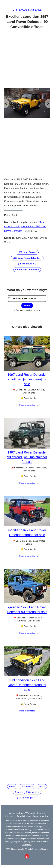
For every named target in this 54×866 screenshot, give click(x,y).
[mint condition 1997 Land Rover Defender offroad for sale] (27, 675)
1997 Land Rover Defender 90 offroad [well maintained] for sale (27, 457)
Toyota (18, 792)
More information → (28, 405)
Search (27, 305)
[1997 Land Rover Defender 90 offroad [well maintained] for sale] (27, 448)
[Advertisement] (27, 59)
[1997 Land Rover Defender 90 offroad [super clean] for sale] (27, 370)
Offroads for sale (27, 9)
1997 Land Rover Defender (26, 258)
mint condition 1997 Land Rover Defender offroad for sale (27, 684)
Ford (11, 786)
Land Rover (26, 263)
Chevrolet (32, 792)
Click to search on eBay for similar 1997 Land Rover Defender (25, 226)
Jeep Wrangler (26, 797)
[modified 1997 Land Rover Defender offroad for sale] (27, 525)
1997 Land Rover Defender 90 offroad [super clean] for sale (27, 379)
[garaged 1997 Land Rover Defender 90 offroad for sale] (27, 602)
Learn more (27, 845)
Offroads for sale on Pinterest (36, 849)
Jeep (41, 786)
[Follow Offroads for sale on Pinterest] (27, 858)
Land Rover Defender (26, 269)
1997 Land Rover (26, 252)
